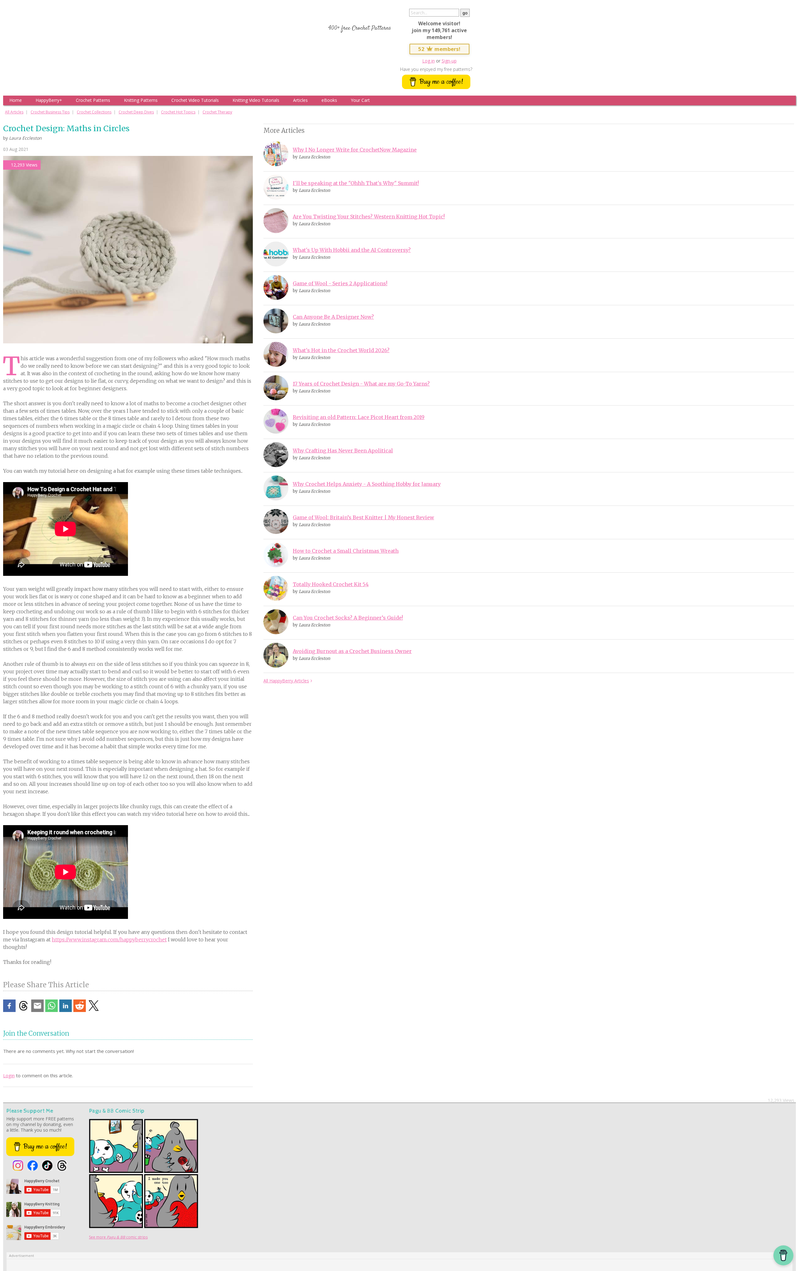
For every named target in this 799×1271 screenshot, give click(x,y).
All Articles (14, 112)
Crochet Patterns (93, 100)
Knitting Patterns (141, 100)
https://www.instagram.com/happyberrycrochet (109, 939)
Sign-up (449, 61)
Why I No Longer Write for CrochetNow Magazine (355, 150)
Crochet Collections (94, 112)
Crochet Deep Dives (136, 112)
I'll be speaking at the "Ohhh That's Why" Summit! (356, 183)
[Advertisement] (305, 789)
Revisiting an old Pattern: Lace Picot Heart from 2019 (358, 417)
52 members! (439, 48)
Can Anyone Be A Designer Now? (333, 317)
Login (9, 1075)
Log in (428, 61)
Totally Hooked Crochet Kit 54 (331, 584)
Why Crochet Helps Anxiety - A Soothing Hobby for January (367, 484)
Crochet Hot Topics (178, 112)
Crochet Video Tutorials (195, 100)
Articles (300, 100)
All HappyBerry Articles (286, 681)
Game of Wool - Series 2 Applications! (340, 283)
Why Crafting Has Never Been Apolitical (343, 450)
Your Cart (360, 100)
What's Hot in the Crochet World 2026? (341, 350)
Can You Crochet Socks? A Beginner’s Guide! (348, 618)
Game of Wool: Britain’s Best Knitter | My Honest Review (363, 517)
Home (15, 100)
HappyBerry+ (49, 100)
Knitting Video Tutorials (256, 100)
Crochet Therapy (217, 112)
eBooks (329, 100)
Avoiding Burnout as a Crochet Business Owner (352, 651)
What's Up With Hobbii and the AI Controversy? (352, 250)
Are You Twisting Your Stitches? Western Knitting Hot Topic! (369, 216)
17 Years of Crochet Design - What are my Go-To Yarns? (361, 384)
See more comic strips (118, 1237)
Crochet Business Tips (50, 112)
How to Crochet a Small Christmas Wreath (346, 551)
